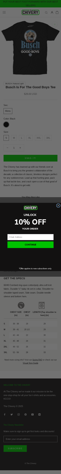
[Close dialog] (58, 205)
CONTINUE (30, 244)
